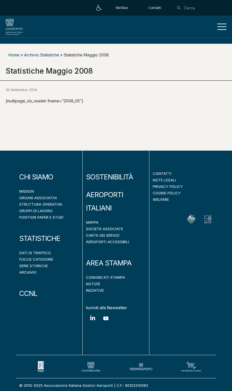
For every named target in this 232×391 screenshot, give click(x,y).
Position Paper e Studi (41, 217)
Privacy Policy (168, 186)
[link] (99, 8)
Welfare (161, 199)
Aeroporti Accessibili (107, 242)
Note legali (164, 180)
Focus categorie (36, 259)
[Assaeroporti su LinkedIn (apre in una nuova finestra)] (92, 322)
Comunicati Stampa (105, 277)
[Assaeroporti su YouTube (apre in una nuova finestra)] (106, 323)
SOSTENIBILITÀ (109, 177)
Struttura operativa (40, 204)
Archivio (27, 272)
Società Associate (104, 229)
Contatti (162, 173)
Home (14, 54)
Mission (26, 191)
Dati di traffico (35, 253)
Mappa (92, 222)
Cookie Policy (167, 193)
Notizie (93, 284)
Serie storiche (33, 265)
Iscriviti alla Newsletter (106, 307)
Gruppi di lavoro (36, 210)
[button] (221, 26)
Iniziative (95, 290)
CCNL (28, 293)
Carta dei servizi (102, 235)
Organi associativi (38, 197)
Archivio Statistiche (41, 54)
